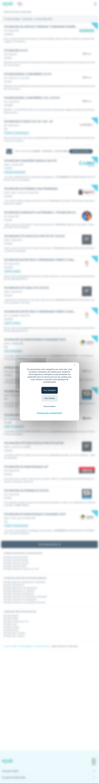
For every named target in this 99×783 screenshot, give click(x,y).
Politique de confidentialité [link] (49, 413)
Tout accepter (49, 390)
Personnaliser (50, 406)
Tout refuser (49, 398)
